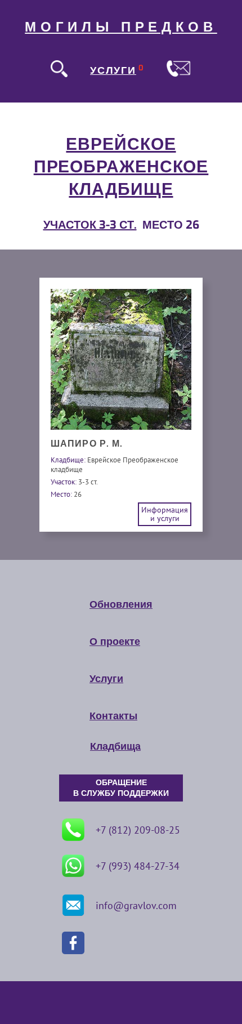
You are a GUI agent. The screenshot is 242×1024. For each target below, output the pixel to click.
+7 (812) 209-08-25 (138, 829)
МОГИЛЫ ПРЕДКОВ (121, 27)
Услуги (106, 678)
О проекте (114, 641)
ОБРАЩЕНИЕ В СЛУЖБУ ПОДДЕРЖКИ (121, 788)
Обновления (121, 604)
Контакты (113, 716)
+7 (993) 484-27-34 (138, 866)
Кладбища (115, 746)
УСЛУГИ (113, 70)
